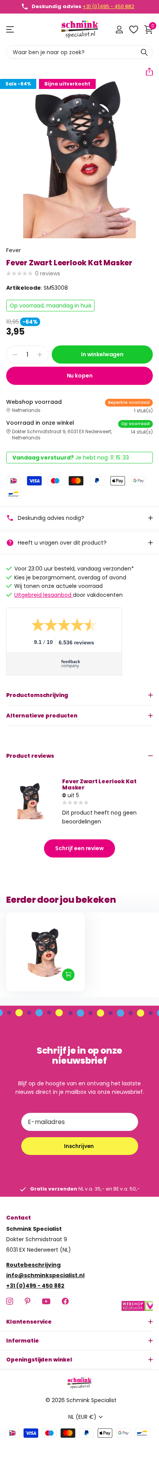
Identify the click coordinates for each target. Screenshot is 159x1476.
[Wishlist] (133, 29)
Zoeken (144, 52)
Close (79, 1322)
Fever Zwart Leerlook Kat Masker (99, 784)
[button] (146, 71)
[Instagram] (9, 1301)
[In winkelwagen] (68, 975)
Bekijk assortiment (10, 29)
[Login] (119, 29)
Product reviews (30, 756)
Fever (13, 250)
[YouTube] (46, 1301)
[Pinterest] (27, 1301)
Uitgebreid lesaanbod (43, 595)
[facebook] (65, 1301)
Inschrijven (79, 1146)
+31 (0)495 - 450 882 (108, 6)
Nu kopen (80, 375)
